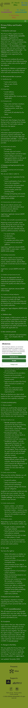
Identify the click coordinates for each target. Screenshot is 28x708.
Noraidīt (14, 360)
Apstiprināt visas (14, 356)
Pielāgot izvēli (14, 364)
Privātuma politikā (16, 353)
